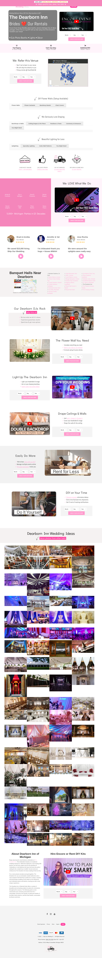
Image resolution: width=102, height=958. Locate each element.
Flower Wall (20, 207)
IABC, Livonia (69, 275)
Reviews (65, 6)
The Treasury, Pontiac (88, 289)
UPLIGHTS (63, 2)
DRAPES (55, 2)
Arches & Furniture (7, 195)
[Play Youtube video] (76, 21)
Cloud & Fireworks (32, 195)
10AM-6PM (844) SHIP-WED (85, 6)
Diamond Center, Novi (54, 288)
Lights (41, 6)
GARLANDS (46, 2)
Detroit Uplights (7, 207)
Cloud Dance (57, 6)
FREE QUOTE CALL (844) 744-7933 (51, 4)
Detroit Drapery (44, 195)
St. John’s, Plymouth (88, 282)
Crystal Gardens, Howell (55, 282)
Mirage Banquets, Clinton (72, 279)
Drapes (48, 6)
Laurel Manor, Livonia (71, 277)
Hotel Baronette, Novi (71, 273)
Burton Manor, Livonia (54, 277)
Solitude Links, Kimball (89, 279)
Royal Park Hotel (70, 289)
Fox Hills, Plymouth (54, 289)
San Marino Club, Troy (89, 273)
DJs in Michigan (19, 195)
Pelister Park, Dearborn (72, 280)
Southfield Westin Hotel (89, 280)
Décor (34, 6)
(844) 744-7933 (49, 939)
